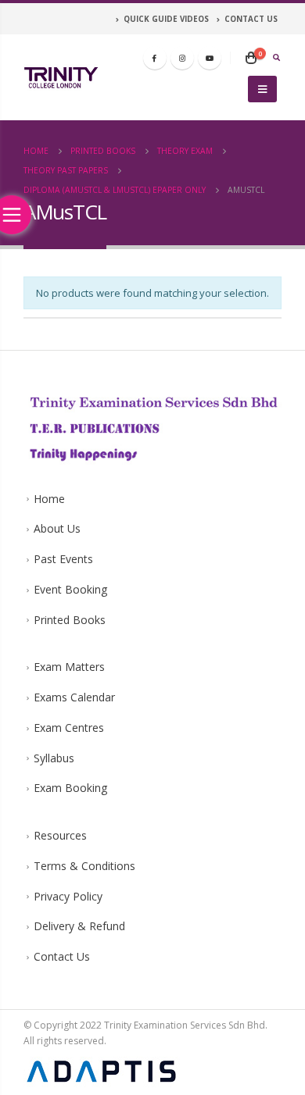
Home (49, 498)
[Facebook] (155, 58)
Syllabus (54, 758)
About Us (57, 528)
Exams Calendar (74, 697)
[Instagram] (182, 58)
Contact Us (62, 956)
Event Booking (70, 589)
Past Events (63, 558)
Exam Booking (70, 787)
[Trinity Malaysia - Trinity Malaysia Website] (61, 77)
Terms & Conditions (84, 865)
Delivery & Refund (79, 925)
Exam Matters (69, 666)
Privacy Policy (68, 896)
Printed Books (70, 619)
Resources (60, 835)
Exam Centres (69, 727)
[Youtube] (209, 58)
